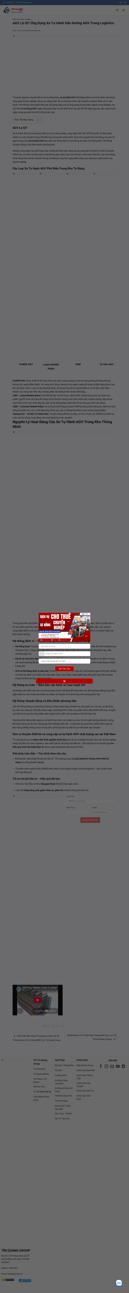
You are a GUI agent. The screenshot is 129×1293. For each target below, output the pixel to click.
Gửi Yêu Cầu (64, 669)
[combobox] (42, 653)
